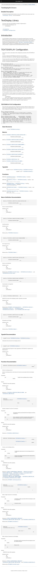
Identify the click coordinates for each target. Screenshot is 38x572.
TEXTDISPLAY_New (10, 183)
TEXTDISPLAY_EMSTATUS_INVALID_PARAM (14, 139)
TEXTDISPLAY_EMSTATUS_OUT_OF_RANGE (14, 161)
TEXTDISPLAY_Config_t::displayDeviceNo (22, 472)
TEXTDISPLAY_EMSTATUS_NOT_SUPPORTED (14, 154)
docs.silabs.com (19, 1)
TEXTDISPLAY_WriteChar (12, 187)
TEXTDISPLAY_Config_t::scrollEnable (11, 475)
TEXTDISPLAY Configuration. (9, 30)
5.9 (24, 4)
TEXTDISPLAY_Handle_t (28, 171)
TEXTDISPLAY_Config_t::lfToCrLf (17, 474)
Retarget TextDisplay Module (26, 42)
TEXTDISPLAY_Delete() (13, 232)
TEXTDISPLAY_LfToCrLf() (8, 308)
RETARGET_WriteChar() (13, 521)
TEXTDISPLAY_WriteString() (9, 273)
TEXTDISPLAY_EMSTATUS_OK (12, 159)
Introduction (6, 29)
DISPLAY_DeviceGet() (29, 471)
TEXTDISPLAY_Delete (11, 176)
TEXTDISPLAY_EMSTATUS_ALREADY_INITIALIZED (16, 134)
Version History (31, 4)
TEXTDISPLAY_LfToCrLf (12, 179)
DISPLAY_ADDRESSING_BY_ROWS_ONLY (15, 471)
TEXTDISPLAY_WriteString (12, 191)
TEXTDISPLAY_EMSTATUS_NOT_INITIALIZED (15, 149)
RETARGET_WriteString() (14, 271)
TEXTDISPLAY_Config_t (15, 129)
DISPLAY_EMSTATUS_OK (7, 472)
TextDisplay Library (8, 15)
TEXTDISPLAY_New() (12, 252)
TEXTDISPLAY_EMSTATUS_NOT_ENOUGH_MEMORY (15, 144)
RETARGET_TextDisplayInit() (15, 307)
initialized (6, 474)
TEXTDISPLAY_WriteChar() (27, 271)
